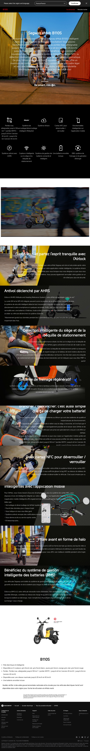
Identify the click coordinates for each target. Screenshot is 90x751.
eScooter (3, 717)
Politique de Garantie (35, 720)
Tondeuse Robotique (19, 714)
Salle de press (51, 710)
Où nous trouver (67, 724)
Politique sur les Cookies (38, 737)
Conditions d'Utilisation (7, 737)
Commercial (20, 719)
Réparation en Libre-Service (35, 716)
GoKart (3, 719)
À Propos (65, 710)
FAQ (33, 713)
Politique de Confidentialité (22, 737)
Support (34, 710)
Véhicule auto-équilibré (5, 723)
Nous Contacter (67, 722)
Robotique (19, 717)
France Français (84, 740)
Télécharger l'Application (66, 719)
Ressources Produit (37, 723)
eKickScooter (4, 715)
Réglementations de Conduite (36, 726)
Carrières (65, 716)
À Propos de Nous (67, 713)
